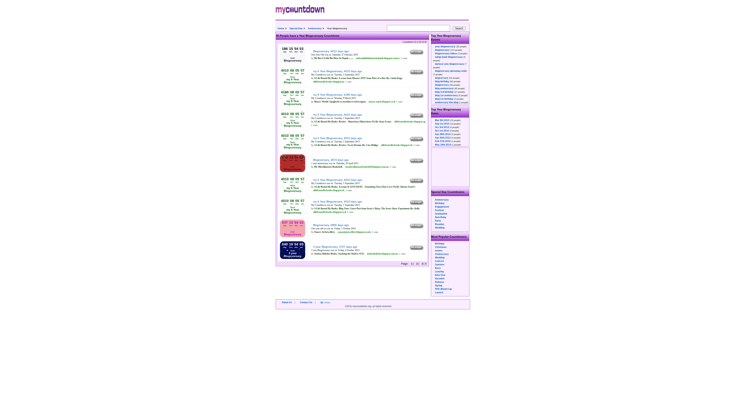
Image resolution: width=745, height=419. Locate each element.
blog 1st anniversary (446, 95)
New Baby (440, 217)
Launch (439, 292)
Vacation (439, 278)
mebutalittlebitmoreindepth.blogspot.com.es (378, 58)
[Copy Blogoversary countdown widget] (416, 53)
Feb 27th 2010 (442, 141)
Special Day (296, 28)
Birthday (439, 203)
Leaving (439, 271)
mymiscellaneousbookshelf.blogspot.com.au (367, 166)
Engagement (442, 206)
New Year (440, 275)
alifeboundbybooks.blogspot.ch (396, 145)
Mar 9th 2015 (442, 120)
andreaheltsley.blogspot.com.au (382, 253)
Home (281, 28)
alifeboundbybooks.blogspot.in (328, 81)
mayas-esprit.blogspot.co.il (382, 101)
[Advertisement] (450, 167)
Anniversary (315, 28)
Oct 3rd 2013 (442, 127)
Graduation (441, 213)
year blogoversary (445, 46)
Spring (438, 285)
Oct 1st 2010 (442, 130)
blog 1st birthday (444, 99)
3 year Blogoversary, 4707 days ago (335, 246)
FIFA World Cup (443, 289)
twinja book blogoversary (449, 57)
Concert (439, 261)
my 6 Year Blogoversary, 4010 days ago (337, 71)
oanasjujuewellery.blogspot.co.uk (354, 232)
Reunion (439, 224)
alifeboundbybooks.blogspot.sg (409, 121)
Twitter (327, 302)
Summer (439, 264)
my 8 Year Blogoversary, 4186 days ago (337, 94)
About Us (287, 302)
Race (438, 268)
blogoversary (442, 50)
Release (439, 282)
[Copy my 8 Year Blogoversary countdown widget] (416, 97)
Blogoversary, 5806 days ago (331, 225)
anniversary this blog (446, 102)
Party (438, 220)
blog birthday (442, 81)
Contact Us (306, 302)
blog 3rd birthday (444, 92)
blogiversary (442, 85)
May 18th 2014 (443, 144)
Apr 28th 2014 (442, 134)
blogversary (441, 78)
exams (439, 250)
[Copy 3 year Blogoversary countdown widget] (416, 249)
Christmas (441, 247)
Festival (439, 210)
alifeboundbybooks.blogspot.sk (328, 190)
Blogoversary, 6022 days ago (331, 51)
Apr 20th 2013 (442, 137)
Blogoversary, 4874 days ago (331, 159)
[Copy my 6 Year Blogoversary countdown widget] (416, 73)
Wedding (439, 227)
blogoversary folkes (446, 53)
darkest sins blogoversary (449, 64)
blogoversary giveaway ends (451, 71)
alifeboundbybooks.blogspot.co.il (329, 212)
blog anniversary (444, 88)
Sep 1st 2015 (442, 123)
